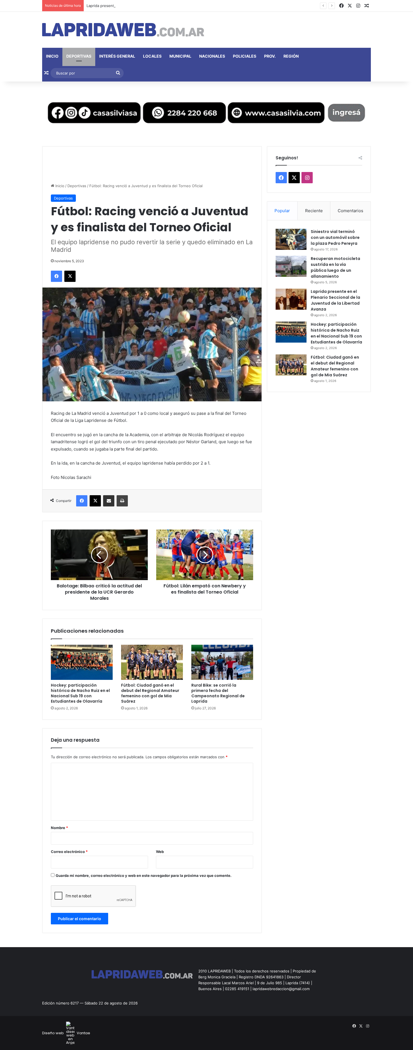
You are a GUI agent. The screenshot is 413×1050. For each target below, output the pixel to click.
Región (291, 56)
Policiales (244, 56)
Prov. (270, 56)
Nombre (59, 827)
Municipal (180, 56)
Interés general (117, 56)
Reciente (314, 210)
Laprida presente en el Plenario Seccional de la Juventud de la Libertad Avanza (156, 5)
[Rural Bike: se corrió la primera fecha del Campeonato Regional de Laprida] (222, 662)
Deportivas (78, 56)
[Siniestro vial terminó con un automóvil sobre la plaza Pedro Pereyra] (291, 239)
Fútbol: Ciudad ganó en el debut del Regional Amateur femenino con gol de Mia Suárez (150, 693)
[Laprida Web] (123, 30)
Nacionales (212, 56)
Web (160, 851)
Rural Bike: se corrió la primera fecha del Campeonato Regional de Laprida (218, 693)
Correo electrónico (69, 851)
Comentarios (350, 210)
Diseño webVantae (66, 1033)
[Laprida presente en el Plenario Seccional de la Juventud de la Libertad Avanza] (291, 299)
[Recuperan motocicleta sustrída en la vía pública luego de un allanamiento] (291, 266)
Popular (282, 210)
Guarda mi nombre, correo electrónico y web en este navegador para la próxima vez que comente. (144, 875)
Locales (152, 56)
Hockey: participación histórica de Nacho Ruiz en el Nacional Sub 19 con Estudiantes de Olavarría (80, 693)
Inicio (52, 56)
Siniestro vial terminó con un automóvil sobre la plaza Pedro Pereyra (335, 237)
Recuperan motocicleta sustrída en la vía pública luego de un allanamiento (335, 267)
